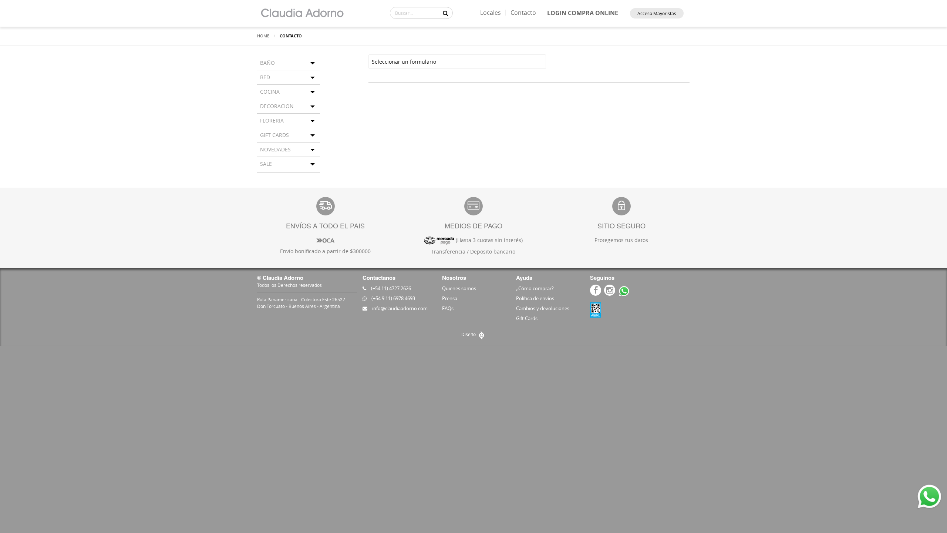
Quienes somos (459, 288)
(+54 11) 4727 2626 (390, 288)
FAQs (448, 308)
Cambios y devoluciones (542, 308)
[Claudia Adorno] (302, 13)
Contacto (523, 13)
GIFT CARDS (274, 134)
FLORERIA (272, 120)
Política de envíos (535, 298)
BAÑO (267, 62)
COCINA (270, 91)
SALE (266, 163)
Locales (490, 13)
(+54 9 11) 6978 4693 (392, 298)
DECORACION (277, 106)
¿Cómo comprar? (535, 288)
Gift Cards (526, 318)
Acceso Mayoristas (656, 13)
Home (263, 35)
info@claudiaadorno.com (399, 308)
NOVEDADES (275, 149)
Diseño (469, 334)
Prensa (449, 298)
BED (265, 77)
